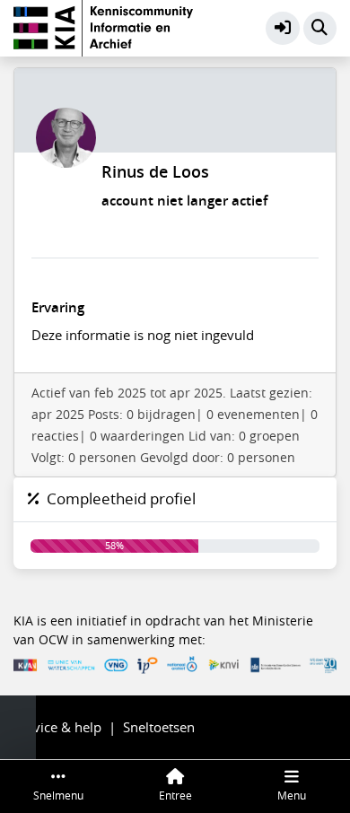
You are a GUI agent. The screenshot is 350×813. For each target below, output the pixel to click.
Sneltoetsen (159, 727)
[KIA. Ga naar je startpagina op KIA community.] (103, 26)
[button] (283, 29)
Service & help (57, 727)
